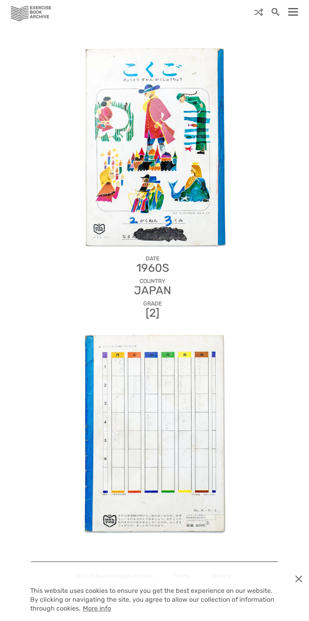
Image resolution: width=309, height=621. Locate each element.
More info (97, 608)
